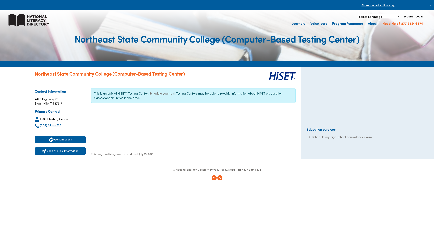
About (372, 23)
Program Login (413, 16)
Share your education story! (378, 5)
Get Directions (63, 139)
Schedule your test (162, 93)
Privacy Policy (218, 169)
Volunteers (318, 23)
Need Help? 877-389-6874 (402, 23)
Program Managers (347, 23)
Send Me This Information (62, 150)
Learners (298, 23)
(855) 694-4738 (50, 125)
